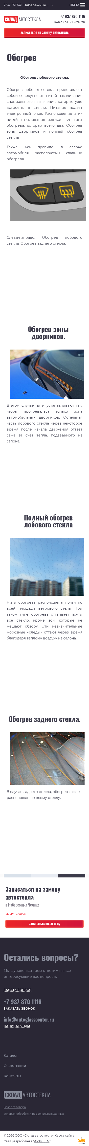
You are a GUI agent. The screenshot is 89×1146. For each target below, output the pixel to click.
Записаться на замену (44, 924)
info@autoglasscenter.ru (29, 1019)
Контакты (12, 1076)
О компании (15, 1066)
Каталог (11, 1055)
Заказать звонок (69, 22)
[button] (38, 5)
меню (74, 4)
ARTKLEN (41, 1141)
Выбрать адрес (15, 913)
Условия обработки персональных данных (34, 1113)
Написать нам (17, 1026)
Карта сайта (64, 1135)
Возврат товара (15, 1107)
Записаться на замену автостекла (45, 33)
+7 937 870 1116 (72, 16)
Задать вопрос (17, 990)
